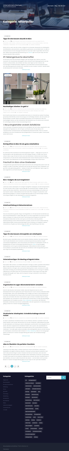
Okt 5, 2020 (7, 109)
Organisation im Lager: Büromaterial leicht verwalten (23, 285)
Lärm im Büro (12, 43)
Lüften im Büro (18, 148)
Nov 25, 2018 (7, 287)
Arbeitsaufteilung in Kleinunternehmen (17, 205)
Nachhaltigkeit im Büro (9, 110)
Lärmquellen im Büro (21, 43)
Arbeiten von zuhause (30, 383)
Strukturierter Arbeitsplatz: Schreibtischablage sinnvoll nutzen (24, 314)
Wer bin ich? (61, 6)
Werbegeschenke (29, 437)
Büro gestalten (36, 400)
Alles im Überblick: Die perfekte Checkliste (19, 344)
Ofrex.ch (30, 52)
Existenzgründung (29, 414)
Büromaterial (17, 184)
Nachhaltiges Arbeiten (40, 109)
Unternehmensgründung (30, 434)
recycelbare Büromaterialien (22, 110)
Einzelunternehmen (8, 384)
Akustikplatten (24, 41)
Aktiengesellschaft (32, 380)
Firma (4, 389)
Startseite (51, 6)
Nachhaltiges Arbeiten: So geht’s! (15, 106)
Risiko (4, 403)
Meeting (13, 262)
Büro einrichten (25, 146)
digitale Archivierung (29, 408)
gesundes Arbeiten (34, 146)
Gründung (5, 393)
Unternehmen (6, 407)
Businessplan (6, 382)
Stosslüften (37, 148)
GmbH (34, 417)
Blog (56, 6)
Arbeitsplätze (32, 207)
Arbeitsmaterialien (37, 385)
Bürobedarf (28, 397)
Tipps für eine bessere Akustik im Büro (17, 39)
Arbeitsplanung (33, 182)
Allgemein (5, 380)
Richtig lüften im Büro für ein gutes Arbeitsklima (21, 144)
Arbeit (12, 182)
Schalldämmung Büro (37, 43)
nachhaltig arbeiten (17, 109)
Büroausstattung (35, 394)
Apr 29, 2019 (7, 236)
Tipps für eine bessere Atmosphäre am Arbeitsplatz (22, 234)
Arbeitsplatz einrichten (36, 388)
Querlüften (25, 148)
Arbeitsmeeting (25, 182)
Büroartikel (11, 184)
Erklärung (5, 386)
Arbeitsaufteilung (16, 207)
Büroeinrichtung (29, 236)
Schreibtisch (34, 209)
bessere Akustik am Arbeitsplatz (36, 41)
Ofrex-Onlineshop (27, 300)
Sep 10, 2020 (7, 146)
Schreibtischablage (31, 318)
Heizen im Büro (42, 146)
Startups (40, 428)
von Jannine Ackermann (34, 44)
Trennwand (6, 44)
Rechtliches (6, 400)
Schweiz (40, 422)
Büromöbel (6, 43)
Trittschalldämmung (21, 44)
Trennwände (12, 44)
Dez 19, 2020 (7, 41)
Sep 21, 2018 (7, 346)
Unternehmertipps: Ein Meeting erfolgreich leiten (21, 259)
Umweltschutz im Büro (9, 112)
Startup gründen (34, 428)
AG (26, 380)
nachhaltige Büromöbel (28, 109)
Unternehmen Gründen (37, 431)
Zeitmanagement (30, 346)
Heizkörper (5, 148)
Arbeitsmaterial (25, 207)
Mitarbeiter (7, 36)
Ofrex (34, 244)
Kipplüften (11, 148)
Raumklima (30, 148)
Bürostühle (37, 405)
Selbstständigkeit (7, 405)
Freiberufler (12, 209)
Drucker (36, 408)
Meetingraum (19, 262)
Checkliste (22, 346)
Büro (19, 146)
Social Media (36, 425)
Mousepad (29, 43)
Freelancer (5, 209)
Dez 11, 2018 (7, 262)
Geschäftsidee (28, 417)
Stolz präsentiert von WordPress (10, 446)
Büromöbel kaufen (29, 405)
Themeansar (6, 449)
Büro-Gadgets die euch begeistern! (16, 180)
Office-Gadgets (32, 184)
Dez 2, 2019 (7, 182)
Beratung (27, 391)
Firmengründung (44, 207)
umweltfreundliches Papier (37, 110)
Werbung (35, 437)
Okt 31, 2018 (7, 318)
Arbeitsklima (15, 146)
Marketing (5, 396)
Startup (40, 209)
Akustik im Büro (16, 41)
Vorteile (5, 409)
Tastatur (45, 43)
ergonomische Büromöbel (30, 411)
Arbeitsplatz (41, 182)
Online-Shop (28, 422)
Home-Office (40, 417)
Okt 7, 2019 (7, 207)
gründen (5, 391)
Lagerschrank (29, 287)
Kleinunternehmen (19, 209)
